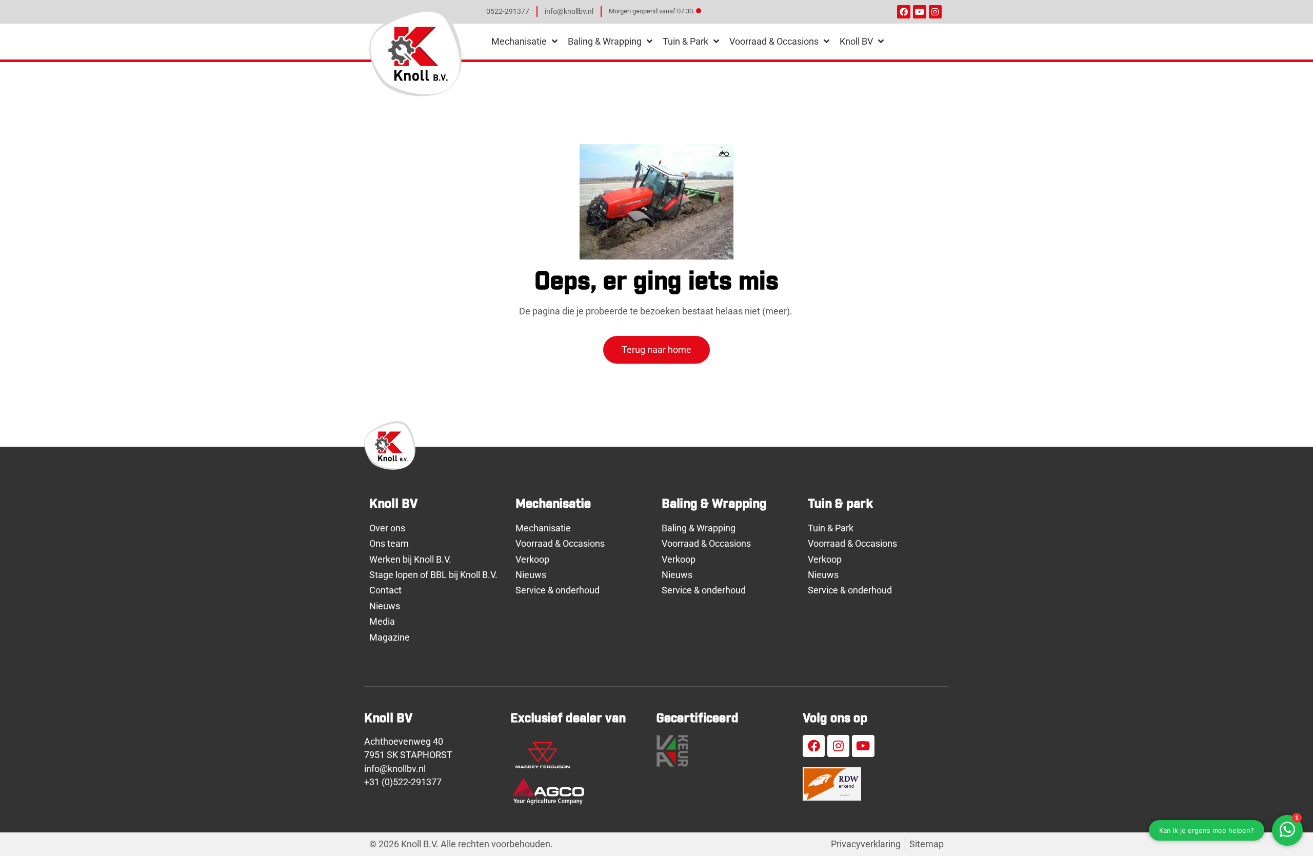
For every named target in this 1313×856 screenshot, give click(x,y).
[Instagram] (935, 11)
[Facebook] (903, 11)
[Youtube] (919, 11)
